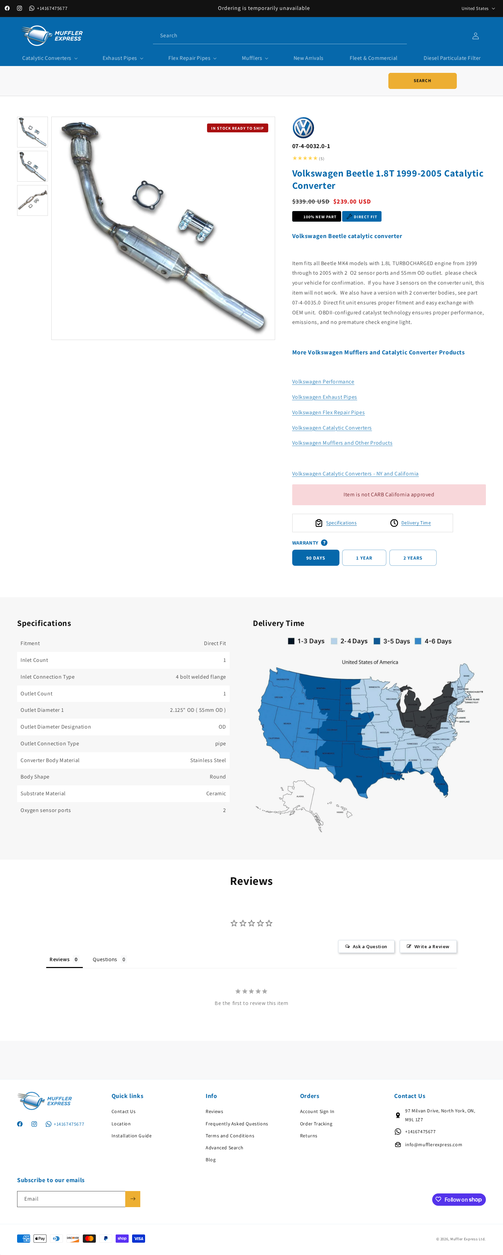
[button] (49, 58)
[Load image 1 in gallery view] (32, 132)
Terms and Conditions (230, 1136)
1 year (364, 558)
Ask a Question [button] (370, 946)
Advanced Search (224, 1148)
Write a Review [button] (432, 946)
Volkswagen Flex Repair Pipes (328, 412)
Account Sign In (317, 1111)
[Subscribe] (132, 1199)
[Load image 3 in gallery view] (32, 200)
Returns (309, 1136)
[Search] (399, 35)
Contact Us (124, 1111)
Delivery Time (416, 523)
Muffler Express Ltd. (468, 1239)
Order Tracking (316, 1123)
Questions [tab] (105, 959)
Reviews (214, 1111)
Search (422, 80)
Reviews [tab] (59, 959)
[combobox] (280, 35)
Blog (211, 1159)
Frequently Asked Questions (237, 1123)
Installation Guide (132, 1136)
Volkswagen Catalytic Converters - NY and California (355, 473)
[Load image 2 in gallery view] (32, 166)
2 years (413, 558)
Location (121, 1123)
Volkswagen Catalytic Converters (332, 427)
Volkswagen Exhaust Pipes (324, 397)
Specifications (341, 523)
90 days (315, 558)
